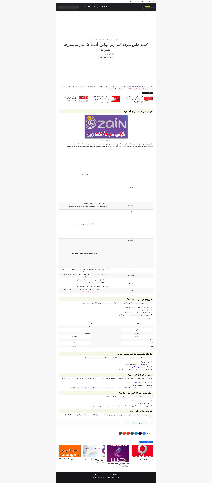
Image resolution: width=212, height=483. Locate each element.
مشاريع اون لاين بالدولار (144, 88)
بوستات (137, 1)
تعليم (120, 7)
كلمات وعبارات (91, 7)
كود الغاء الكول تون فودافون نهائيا (145, 459)
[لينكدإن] (136, 433)
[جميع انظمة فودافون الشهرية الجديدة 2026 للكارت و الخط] (83, 99)
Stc (128, 303)
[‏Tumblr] (132, 433)
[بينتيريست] (128, 433)
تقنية (115, 7)
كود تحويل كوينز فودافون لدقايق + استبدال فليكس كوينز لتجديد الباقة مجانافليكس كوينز (135, 99)
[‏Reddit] (124, 433)
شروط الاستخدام (101, 477)
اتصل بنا (122, 1)
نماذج (98, 7)
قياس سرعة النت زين (124, 86)
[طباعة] (120, 433)
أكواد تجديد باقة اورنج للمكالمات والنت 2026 (70, 459)
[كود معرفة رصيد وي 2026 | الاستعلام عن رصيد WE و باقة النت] (94, 451)
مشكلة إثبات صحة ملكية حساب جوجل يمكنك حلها (83, 387)
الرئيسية (123, 39)
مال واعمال (104, 7)
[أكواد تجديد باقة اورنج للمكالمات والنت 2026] (70, 451)
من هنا (130, 382)
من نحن (117, 477)
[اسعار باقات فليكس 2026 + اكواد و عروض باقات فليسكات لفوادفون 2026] (115, 99)
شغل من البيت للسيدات (114, 88)
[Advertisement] (106, 24)
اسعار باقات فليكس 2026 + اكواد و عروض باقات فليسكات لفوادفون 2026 (101, 99)
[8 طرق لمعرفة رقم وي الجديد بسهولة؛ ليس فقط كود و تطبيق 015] (118, 453)
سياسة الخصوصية (130, 1)
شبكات (119, 39)
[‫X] (140, 433)
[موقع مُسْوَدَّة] (148, 7)
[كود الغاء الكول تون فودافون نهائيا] (142, 451)
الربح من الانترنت (132, 88)
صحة (111, 7)
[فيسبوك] (144, 433)
